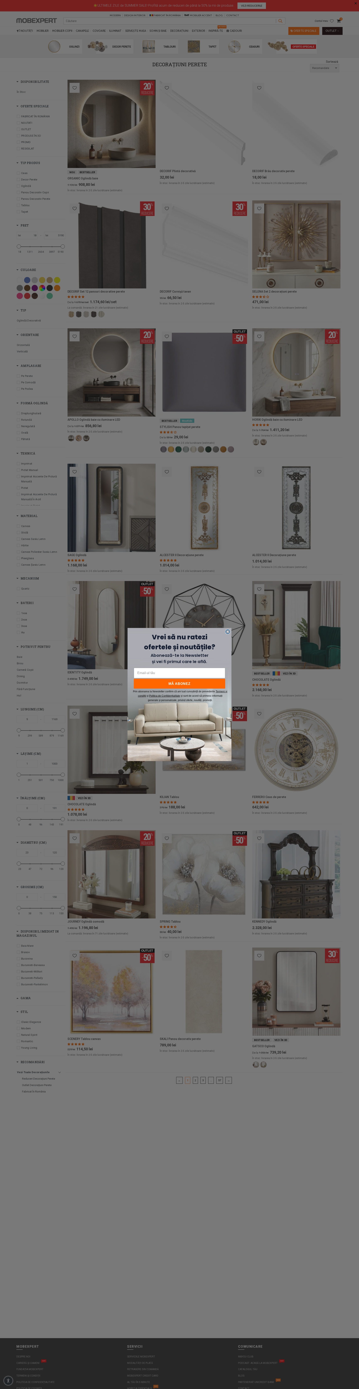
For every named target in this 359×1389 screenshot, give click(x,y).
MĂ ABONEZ (179, 683)
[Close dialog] (228, 632)
